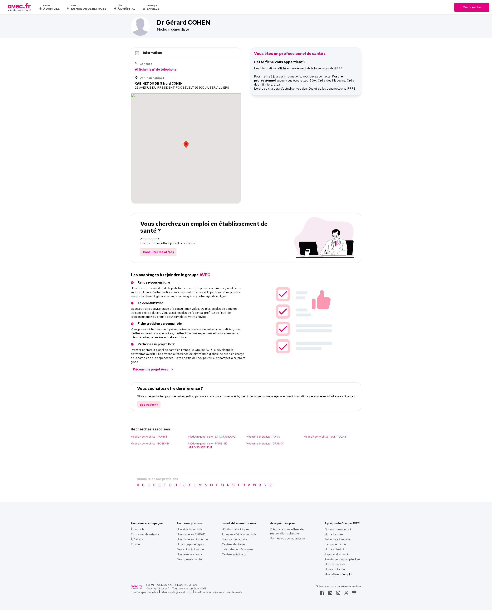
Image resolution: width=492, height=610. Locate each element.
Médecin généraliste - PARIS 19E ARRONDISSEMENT (207, 445)
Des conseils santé (189, 559)
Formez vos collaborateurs (288, 538)
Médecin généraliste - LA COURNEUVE (211, 436)
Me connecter (472, 7)
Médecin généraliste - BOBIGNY (150, 443)
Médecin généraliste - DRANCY (265, 443)
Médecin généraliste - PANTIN (149, 436)
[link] (322, 594)
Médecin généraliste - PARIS (263, 436)
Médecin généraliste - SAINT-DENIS (325, 436)
